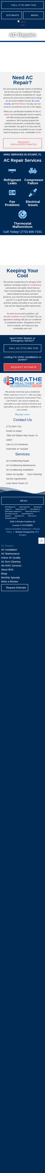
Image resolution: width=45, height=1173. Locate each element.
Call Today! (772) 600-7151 (22, 231)
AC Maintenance (10, 553)
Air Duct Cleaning (10, 561)
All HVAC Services (11, 565)
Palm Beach (20, 104)
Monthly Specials (10, 577)
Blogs (4, 573)
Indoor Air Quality (10, 557)
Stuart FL (24, 395)
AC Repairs (7, 545)
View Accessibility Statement (18, 529)
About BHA (7, 569)
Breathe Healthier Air (13, 317)
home (38, 132)
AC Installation (9, 549)
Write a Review (9, 581)
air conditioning (34, 285)
